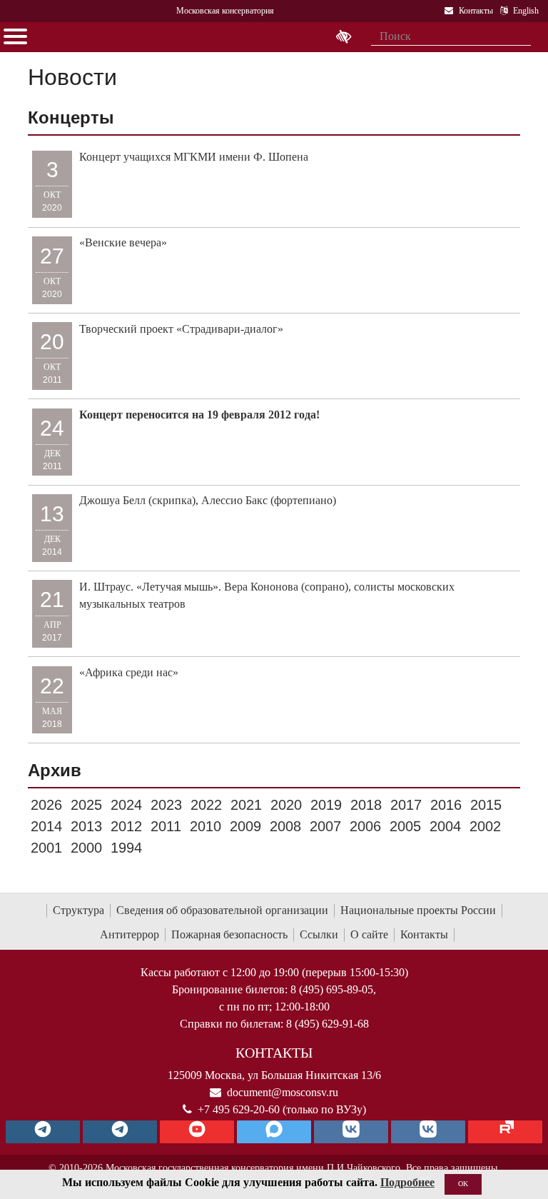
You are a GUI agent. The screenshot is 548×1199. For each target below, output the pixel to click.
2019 (326, 805)
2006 (365, 826)
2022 (206, 805)
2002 (485, 826)
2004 (445, 826)
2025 (86, 805)
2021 (246, 805)
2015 (486, 805)
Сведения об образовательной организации (222, 910)
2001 (46, 848)
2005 (405, 826)
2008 (285, 826)
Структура (78, 910)
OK (463, 1184)
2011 (166, 826)
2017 (406, 805)
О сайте (369, 934)
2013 (86, 826)
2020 (286, 805)
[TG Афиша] (120, 1131)
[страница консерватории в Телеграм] (43, 1131)
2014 (46, 826)
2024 (126, 805)
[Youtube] (197, 1131)
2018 (366, 805)
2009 (245, 826)
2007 (325, 826)
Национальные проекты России (418, 910)
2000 (86, 848)
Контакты (424, 934)
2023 (166, 805)
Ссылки (319, 934)
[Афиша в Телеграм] (505, 1131)
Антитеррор (129, 934)
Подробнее (407, 1182)
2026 (46, 805)
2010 (205, 826)
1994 (126, 848)
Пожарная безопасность (229, 934)
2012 (126, 826)
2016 (446, 805)
